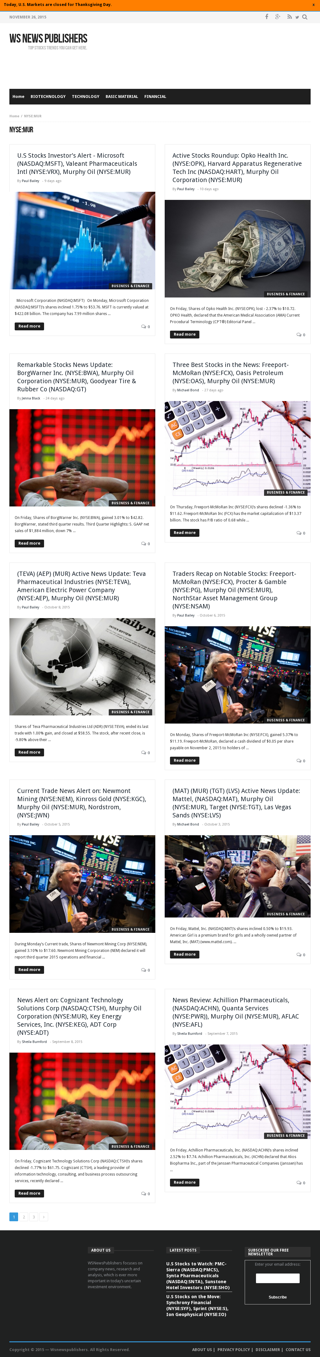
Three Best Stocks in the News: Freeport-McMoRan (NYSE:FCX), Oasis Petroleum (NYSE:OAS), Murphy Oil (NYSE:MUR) (230, 373)
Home (14, 116)
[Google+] (278, 17)
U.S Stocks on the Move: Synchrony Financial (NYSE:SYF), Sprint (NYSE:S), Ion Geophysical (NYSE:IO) (197, 1305)
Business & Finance (130, 286)
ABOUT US (202, 1349)
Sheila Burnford (34, 1042)
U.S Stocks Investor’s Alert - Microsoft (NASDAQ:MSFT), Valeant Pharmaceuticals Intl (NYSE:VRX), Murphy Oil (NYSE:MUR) (77, 163)
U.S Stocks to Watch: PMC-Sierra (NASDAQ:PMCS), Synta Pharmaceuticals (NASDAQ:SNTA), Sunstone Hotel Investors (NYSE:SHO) (198, 1275)
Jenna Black (31, 398)
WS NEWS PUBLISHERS (48, 39)
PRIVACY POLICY (234, 1349)
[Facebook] (266, 17)
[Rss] (289, 17)
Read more (29, 326)
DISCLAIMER (268, 1349)
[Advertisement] (197, 65)
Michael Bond (188, 390)
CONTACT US (298, 1349)
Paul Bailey (30, 181)
